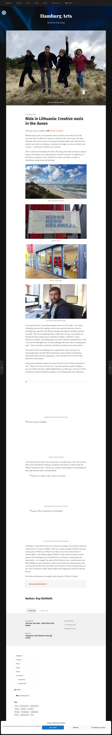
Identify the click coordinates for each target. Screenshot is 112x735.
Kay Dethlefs (69, 621)
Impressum (55, 3)
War (32, 715)
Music (28, 3)
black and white (24, 706)
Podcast (19, 3)
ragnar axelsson (25, 715)
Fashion (17, 709)
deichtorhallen (34, 706)
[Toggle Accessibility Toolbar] (4, 13)
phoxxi (16, 715)
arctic (16, 706)
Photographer (25, 712)
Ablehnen (76, 727)
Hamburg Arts (56, 16)
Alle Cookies (53, 727)
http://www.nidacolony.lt (38, 583)
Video (36, 3)
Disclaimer (21, 679)
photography (34, 712)
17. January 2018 (70, 625)
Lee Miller (30, 709)
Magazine (9, 3)
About (45, 3)
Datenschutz (22, 683)
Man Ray (17, 712)
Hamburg (23, 709)
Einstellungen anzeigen (98, 727)
